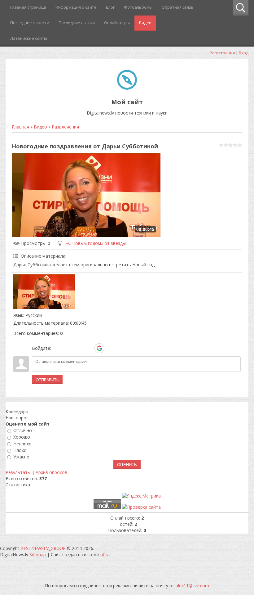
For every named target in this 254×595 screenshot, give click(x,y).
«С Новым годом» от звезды (96, 243)
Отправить (47, 379)
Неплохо (22, 444)
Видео (40, 127)
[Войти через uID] (57, 348)
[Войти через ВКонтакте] (67, 348)
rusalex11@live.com (189, 585)
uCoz (105, 554)
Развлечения (65, 127)
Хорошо (21, 437)
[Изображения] (44, 291)
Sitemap (37, 554)
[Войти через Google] (99, 348)
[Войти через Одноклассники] (110, 348)
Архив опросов (51, 472)
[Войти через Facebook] (78, 348)
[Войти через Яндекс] (88, 348)
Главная (20, 127)
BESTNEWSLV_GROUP (43, 548)
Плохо (20, 450)
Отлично (22, 430)
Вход (243, 53)
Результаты (18, 472)
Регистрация (222, 53)
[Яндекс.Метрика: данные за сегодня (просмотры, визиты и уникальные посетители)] (141, 496)
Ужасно (21, 457)
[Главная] (127, 88)
